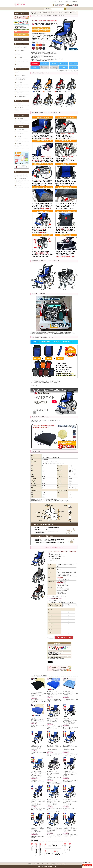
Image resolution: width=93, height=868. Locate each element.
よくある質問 (67, 1)
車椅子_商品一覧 (48, 12)
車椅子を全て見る (20, 39)
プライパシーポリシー (46, 863)
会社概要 (60, 1)
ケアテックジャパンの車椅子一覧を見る (54, 547)
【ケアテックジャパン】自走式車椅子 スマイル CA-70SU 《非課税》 (37, 747)
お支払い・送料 (53, 1)
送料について (55, 863)
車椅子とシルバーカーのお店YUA (37, 12)
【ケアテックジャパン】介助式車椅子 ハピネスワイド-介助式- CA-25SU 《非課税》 (70, 829)
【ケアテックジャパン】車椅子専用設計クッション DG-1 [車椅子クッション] (70, 693)
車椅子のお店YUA (20, 13)
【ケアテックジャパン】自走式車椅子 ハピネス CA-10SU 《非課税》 (53, 720)
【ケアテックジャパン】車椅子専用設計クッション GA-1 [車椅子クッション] (54, 693)
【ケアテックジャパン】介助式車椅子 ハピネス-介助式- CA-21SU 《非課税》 (54, 829)
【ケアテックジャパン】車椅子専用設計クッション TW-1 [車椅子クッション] (37, 719)
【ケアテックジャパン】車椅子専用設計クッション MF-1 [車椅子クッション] (38, 694)
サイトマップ (63, 863)
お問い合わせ (74, 1)
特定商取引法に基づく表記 (33, 863)
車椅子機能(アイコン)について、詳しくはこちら (67, 70)
